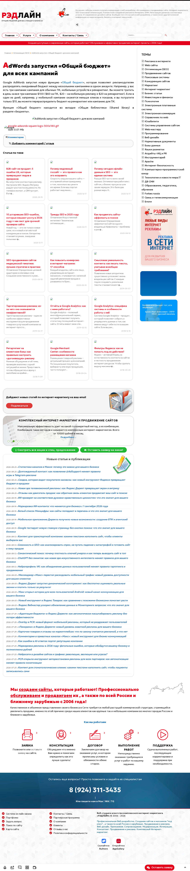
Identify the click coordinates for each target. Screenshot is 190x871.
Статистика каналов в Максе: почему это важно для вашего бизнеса (58, 466)
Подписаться (19, 405)
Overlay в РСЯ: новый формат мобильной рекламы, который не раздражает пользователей (72, 622)
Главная (9, 35)
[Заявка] (12, 868)
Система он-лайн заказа (18, 813)
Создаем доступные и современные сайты (49, 43)
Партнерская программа (66, 817)
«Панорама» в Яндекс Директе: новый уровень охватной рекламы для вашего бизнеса (69, 626)
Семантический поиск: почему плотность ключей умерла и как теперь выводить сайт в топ (72, 553)
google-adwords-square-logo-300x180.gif (33, 126)
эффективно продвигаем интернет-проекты (127, 43)
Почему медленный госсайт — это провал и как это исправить (66, 172)
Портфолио (12, 817)
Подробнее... (89, 434)
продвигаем (58, 695)
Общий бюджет (72, 82)
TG (112, 801)
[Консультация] (19, 868)
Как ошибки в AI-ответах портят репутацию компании (50, 641)
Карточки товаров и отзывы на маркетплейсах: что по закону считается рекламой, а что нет (72, 631)
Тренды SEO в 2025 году (64, 214)
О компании (46, 35)
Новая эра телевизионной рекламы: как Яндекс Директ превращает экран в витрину (68, 488)
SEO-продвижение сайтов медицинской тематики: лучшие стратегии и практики (23, 263)
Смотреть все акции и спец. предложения (46, 450)
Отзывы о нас (60, 829)
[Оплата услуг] (34, 868)
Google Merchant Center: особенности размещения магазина (63, 351)
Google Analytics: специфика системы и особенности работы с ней (110, 309)
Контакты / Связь (73, 35)
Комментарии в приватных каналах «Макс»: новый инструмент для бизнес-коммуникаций (72, 636)
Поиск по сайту (14, 825)
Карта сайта (12, 829)
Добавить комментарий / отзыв (32, 143)
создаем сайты (35, 689)
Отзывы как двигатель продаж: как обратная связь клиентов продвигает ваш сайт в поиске (72, 492)
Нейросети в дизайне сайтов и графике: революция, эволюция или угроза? (62, 654)
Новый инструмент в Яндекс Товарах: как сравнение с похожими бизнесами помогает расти (73, 600)
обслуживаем (25, 695)
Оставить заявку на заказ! (105, 450)
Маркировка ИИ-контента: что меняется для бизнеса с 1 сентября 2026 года (63, 506)
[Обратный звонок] (4, 868)
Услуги (27, 35)
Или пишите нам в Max (89, 801)
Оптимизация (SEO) (21, 53)
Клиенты (58, 825)
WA (107, 801)
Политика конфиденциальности (70, 833)
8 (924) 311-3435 (95, 790)
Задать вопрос (14, 821)
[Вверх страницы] (185, 868)
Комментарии (16, 137)
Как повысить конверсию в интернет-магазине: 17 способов (64, 263)
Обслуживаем (97, 43)
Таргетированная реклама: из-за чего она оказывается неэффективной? (24, 309)
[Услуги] (27, 868)
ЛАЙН (21, 15)
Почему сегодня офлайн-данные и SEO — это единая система (108, 172)
